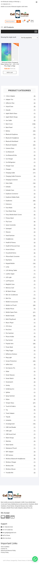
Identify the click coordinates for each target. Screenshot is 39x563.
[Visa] (8, 517)
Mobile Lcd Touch (11, 305)
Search (18, 21)
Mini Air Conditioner (12, 295)
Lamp (7, 267)
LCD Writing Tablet (11, 270)
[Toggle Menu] (35, 31)
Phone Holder (10, 336)
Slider (7, 371)
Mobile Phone (10, 309)
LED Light (9, 277)
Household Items (11, 253)
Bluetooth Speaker (11, 145)
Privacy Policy (5, 552)
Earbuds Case (10, 190)
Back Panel (9, 127)
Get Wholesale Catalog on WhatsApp (10, 1)
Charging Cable (10, 173)
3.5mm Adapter (10, 96)
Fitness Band (10, 218)
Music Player (10, 322)
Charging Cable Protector (13, 176)
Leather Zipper (10, 274)
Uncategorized (10, 424)
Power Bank (9, 347)
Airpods (8, 110)
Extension (9, 204)
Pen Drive (8, 329)
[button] (35, 559)
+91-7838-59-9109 (7, 527)
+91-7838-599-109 (5, 4)
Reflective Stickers (11, 354)
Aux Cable (9, 120)
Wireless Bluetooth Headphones (15, 458)
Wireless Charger (11, 462)
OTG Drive (9, 326)
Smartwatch (9, 382)
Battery (8, 131)
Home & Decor (10, 249)
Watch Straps (10, 438)
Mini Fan (8, 298)
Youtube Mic (9, 472)
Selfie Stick (9, 364)
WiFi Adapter (9, 452)
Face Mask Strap (11, 211)
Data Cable (9, 183)
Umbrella (8, 420)
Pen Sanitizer (10, 333)
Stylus (7, 399)
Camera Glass (10, 148)
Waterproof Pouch (11, 448)
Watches (8, 441)
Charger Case (10, 166)
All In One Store (6, 538)
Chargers (8, 169)
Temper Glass (10, 403)
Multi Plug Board (11, 319)
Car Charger (9, 159)
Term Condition (5, 546)
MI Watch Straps (11, 291)
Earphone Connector (12, 194)
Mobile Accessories (12, 302)
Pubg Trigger (9, 350)
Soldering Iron (10, 389)
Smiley (8, 385)
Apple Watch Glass (11, 113)
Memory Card (10, 288)
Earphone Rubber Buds (12, 197)
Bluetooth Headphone (12, 138)
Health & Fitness (11, 242)
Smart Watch (10, 378)
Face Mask (9, 207)
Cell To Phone (6, 535)
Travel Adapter (10, 413)
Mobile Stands (10, 316)
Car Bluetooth (10, 152)
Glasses (8, 232)
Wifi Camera (9, 455)
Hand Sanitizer (10, 235)
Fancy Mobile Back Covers (14, 214)
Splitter (8, 392)
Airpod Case (9, 106)
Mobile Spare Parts (11, 312)
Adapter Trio (9, 99)
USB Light (9, 431)
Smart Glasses (10, 375)
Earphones (9, 200)
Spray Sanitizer (10, 396)
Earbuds (8, 187)
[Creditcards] (12, 517)
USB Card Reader (11, 427)
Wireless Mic (10, 465)
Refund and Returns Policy (8, 550)
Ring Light (9, 357)
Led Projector (10, 281)
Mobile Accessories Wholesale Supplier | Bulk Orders (14, 6)
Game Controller (11, 225)
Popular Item (9, 343)
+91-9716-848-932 (7, 529)
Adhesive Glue (10, 103)
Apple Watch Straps (12, 117)
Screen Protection (11, 361)
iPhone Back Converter (13, 256)
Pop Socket (9, 340)
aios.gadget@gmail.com (9, 532)
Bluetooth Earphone (12, 134)
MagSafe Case (10, 284)
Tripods (8, 417)
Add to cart (10, 72)
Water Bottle (9, 445)
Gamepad (8, 228)
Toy (7, 410)
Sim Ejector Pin (10, 368)
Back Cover (9, 124)
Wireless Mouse (11, 469)
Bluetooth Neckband (12, 141)
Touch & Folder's (11, 406)
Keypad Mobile (10, 263)
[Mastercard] (3, 517)
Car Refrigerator (10, 162)
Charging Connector (12, 180)
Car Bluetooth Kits (11, 155)
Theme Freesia (21, 560)
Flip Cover (9, 221)
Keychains (9, 260)
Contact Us (4, 548)
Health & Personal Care (13, 246)
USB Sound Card (11, 434)
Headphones (9, 239)
